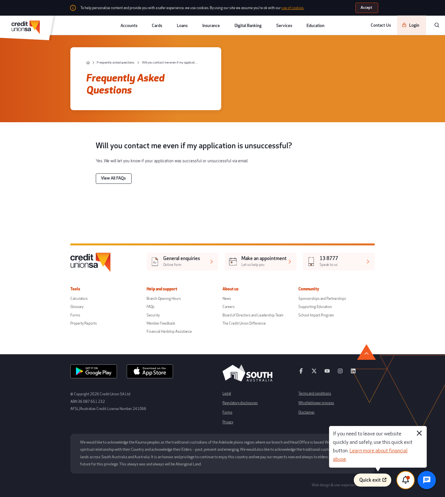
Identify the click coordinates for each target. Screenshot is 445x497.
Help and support (162, 289)
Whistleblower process (316, 403)
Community (308, 289)
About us (230, 289)
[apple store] (150, 373)
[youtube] (327, 373)
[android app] (93, 373)
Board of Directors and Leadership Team (253, 315)
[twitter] (314, 373)
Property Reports (83, 323)
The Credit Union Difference (244, 323)
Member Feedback (161, 323)
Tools (75, 289)
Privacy (228, 422)
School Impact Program (316, 315)
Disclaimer (306, 412)
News (227, 299)
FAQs (150, 307)
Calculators (79, 299)
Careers (229, 307)
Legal (227, 393)
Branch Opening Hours (164, 299)
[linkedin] (353, 373)
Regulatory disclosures (240, 403)
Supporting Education (315, 307)
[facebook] (301, 373)
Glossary (76, 307)
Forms (75, 315)
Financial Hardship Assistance (169, 331)
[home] (88, 63)
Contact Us (381, 25)
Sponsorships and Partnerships (322, 299)
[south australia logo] (247, 381)
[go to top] (366, 352)
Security (153, 315)
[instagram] (340, 373)
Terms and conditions (314, 393)
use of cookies (292, 8)
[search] (437, 25)
